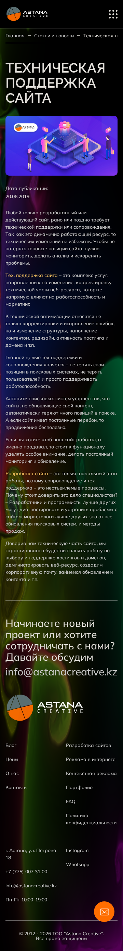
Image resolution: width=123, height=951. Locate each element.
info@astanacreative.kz (61, 671)
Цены (11, 759)
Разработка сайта (26, 473)
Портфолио (79, 787)
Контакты (16, 787)
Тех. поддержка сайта (31, 275)
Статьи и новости (54, 36)
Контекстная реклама (91, 773)
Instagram (77, 850)
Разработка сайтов (88, 745)
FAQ (71, 801)
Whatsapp (77, 864)
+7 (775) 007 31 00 (26, 871)
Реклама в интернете (90, 759)
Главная (15, 36)
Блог (10, 745)
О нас (12, 773)
